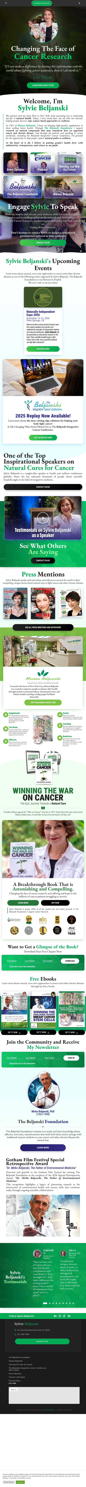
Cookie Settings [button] (9, 1482)
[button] (42, 3)
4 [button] (56, 1303)
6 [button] (63, 1303)
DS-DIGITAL (50, 1410)
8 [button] (70, 1303)
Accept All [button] (20, 1482)
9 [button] (73, 1303)
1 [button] (45, 1303)
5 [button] (60, 1303)
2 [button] (50, 1303)
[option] (43, 1273)
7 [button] (66, 1303)
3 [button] (53, 1303)
